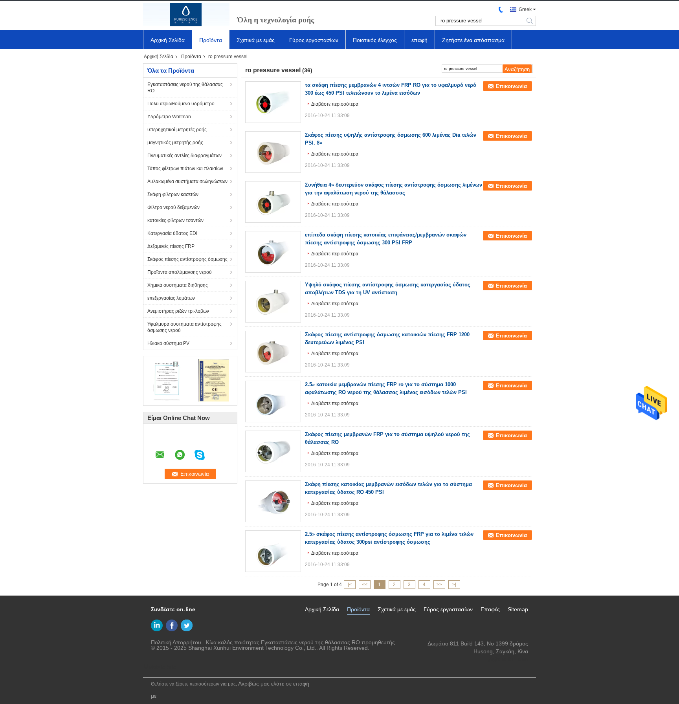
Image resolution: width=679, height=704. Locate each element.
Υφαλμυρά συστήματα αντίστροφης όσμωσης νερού (184, 327)
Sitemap (518, 609)
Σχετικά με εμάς (256, 40)
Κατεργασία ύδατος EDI (172, 233)
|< (350, 584)
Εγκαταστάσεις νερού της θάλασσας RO (185, 88)
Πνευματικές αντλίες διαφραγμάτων (184, 155)
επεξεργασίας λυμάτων (171, 298)
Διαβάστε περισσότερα (334, 104)
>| (454, 584)
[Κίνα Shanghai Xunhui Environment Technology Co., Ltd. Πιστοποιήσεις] (166, 380)
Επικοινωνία (511, 86)
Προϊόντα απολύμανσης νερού (179, 272)
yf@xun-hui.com (508, 659)
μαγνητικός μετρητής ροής (175, 142)
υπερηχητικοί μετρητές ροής (177, 129)
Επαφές (490, 609)
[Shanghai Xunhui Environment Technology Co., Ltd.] (186, 14)
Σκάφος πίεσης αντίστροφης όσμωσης (187, 259)
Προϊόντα (210, 40)
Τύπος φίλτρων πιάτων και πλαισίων (185, 168)
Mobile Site (162, 667)
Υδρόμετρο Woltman (169, 116)
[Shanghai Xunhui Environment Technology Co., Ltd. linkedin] (157, 625)
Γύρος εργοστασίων (313, 40)
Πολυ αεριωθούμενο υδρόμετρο (181, 103)
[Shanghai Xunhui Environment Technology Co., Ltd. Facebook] (172, 625)
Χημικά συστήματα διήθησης (177, 285)
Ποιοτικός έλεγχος (375, 40)
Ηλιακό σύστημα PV (168, 343)
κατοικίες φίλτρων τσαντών (175, 220)
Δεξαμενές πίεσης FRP (171, 246)
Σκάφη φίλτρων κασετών (172, 194)
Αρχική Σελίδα (167, 40)
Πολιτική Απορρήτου (176, 642)
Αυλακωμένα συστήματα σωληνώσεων (187, 181)
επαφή (419, 40)
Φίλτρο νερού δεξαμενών (173, 207)
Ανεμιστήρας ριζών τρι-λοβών (178, 311)
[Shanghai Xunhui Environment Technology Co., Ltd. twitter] (187, 625)
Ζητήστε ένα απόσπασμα (473, 40)
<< (364, 584)
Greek (525, 9)
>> (439, 584)
